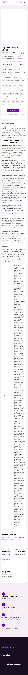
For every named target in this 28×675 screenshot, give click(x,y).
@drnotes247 (19, 58)
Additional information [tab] (8, 123)
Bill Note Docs (7, 647)
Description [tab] (5, 120)
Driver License (5, 44)
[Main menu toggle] (24, 2)
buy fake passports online (14, 127)
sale (24, 114)
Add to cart (13, 110)
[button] (14, 659)
